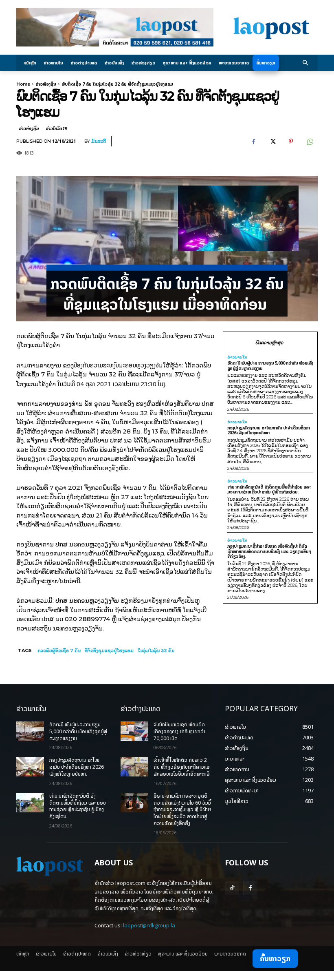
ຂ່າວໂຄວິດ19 (56, 128)
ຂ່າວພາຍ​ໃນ (237, 357)
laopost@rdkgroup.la (149, 925)
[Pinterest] (291, 141)
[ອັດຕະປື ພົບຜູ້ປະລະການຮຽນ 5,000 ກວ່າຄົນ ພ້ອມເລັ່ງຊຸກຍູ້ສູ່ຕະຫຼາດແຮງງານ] (30, 731)
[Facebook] (253, 141)
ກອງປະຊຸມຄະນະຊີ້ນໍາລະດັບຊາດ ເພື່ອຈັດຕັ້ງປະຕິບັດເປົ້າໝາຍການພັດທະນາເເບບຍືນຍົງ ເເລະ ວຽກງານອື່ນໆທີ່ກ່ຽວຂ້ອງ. (269, 551)
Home (23, 84)
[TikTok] (232, 888)
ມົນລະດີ (98, 141)
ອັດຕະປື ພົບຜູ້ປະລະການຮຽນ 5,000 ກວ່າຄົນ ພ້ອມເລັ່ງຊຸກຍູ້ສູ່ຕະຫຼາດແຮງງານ (270, 365)
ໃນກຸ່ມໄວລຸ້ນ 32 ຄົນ (156, 650)
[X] (272, 141)
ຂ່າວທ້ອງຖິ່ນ (45, 84)
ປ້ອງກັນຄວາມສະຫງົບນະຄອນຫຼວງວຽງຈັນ (118, 365)
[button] (305, 63)
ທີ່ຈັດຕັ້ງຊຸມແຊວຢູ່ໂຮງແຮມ (109, 650)
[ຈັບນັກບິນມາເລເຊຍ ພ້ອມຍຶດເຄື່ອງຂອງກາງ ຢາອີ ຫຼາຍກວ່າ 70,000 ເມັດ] (134, 731)
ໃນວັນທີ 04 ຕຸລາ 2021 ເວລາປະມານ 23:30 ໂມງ (111, 384)
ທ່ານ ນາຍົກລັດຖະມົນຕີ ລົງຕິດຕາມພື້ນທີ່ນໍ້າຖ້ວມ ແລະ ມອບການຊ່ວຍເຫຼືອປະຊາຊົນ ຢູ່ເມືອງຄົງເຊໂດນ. (269, 489)
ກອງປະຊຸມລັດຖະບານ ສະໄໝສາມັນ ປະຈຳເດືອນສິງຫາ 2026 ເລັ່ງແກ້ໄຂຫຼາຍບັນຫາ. (268, 430)
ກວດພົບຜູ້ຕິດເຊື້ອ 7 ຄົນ (59, 650)
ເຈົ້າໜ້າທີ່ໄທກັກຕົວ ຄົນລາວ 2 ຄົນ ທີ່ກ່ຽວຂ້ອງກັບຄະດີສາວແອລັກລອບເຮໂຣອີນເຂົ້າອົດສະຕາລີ (182, 766)
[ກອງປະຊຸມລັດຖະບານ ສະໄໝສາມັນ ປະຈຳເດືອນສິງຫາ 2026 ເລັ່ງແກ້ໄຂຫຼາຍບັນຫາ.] (30, 766)
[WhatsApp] (309, 141)
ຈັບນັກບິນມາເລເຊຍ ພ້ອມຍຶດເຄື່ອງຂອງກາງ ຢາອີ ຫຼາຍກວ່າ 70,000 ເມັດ (179, 731)
